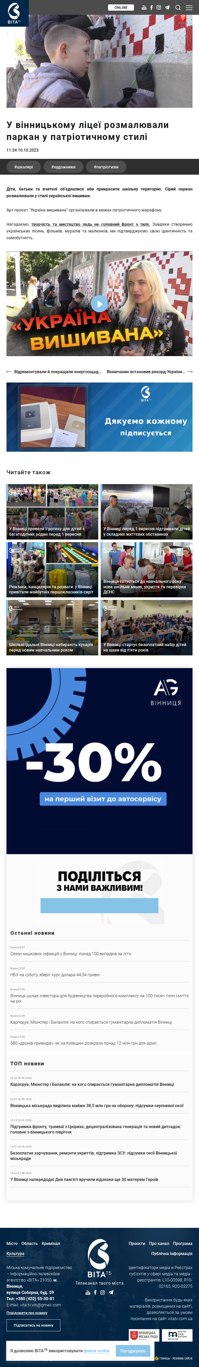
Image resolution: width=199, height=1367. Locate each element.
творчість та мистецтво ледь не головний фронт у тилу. (90, 224)
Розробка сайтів (183, 1358)
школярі (25, 166)
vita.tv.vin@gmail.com (40, 1304)
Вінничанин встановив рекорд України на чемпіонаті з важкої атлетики (150, 371)
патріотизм (107, 166)
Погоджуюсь (133, 1351)
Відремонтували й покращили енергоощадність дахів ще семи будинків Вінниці (58, 371)
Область (30, 1243)
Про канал (159, 1243)
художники (64, 166)
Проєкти (137, 1243)
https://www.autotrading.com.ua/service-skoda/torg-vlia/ (99, 761)
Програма (183, 1243)
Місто (12, 1243)
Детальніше (99, 950)
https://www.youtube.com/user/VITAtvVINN (99, 417)
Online (121, 7)
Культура (15, 1253)
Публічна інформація (172, 1253)
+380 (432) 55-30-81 (35, 1298)
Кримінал (51, 1243)
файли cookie (97, 1350)
